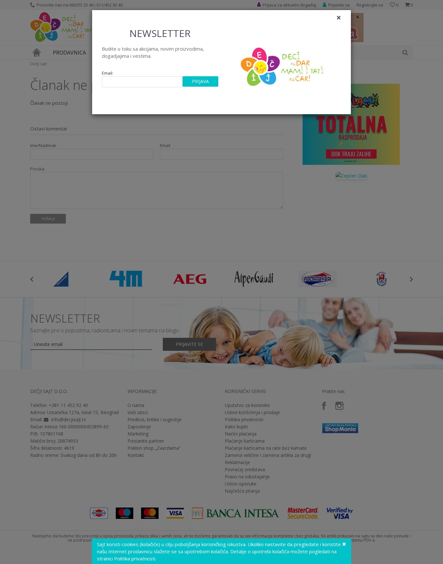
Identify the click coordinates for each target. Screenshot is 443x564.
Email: (107, 73)
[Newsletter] (283, 65)
